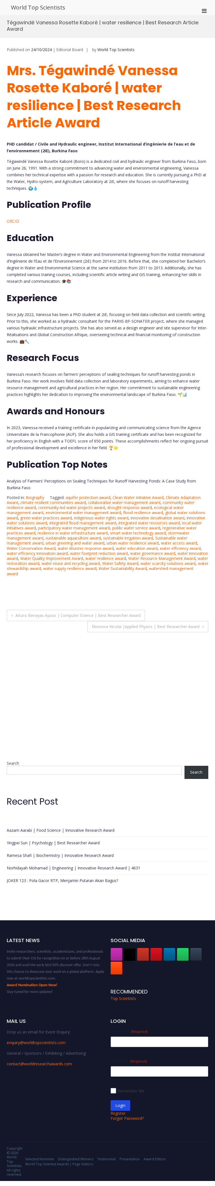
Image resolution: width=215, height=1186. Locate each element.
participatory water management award (74, 528)
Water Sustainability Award (123, 568)
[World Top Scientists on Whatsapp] (183, 954)
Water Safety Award (120, 563)
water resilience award (105, 558)
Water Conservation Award (31, 548)
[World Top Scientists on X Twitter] (129, 954)
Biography (35, 497)
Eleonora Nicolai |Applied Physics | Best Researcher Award (146, 626)
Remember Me (130, 1091)
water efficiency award (180, 548)
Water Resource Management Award (161, 558)
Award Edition (155, 1159)
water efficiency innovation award (37, 553)
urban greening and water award (75, 543)
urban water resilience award (133, 543)
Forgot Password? (127, 1118)
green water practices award (46, 517)
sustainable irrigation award (128, 538)
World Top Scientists (38, 7)
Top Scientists (123, 998)
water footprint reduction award (99, 553)
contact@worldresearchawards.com (39, 1063)
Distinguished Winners (75, 1159)
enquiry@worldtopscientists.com (36, 1042)
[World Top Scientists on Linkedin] (169, 954)
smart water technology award (138, 533)
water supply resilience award (69, 568)
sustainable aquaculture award (73, 538)
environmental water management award (83, 512)
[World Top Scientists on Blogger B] (116, 968)
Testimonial (106, 1159)
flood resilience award (143, 512)
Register (118, 1113)
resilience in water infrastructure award (73, 533)
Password (129, 1061)
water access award (179, 543)
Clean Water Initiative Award (138, 497)
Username (129, 1031)
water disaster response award (86, 548)
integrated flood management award (82, 523)
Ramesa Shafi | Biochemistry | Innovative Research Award (60, 855)
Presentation (130, 1159)
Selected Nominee (39, 1159)
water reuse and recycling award (70, 563)
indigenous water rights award (101, 517)
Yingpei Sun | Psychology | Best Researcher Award (53, 842)
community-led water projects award (71, 507)
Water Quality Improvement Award (51, 558)
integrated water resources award (149, 523)
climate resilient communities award (53, 502)
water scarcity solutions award (168, 563)
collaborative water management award (124, 502)
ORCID (13, 221)
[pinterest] (156, 954)
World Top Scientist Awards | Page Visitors (59, 1164)
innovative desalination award (157, 517)
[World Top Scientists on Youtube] (143, 954)
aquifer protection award (88, 497)
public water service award (136, 528)
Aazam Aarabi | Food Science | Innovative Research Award (60, 830)
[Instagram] (116, 954)
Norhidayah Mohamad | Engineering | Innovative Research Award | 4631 (73, 868)
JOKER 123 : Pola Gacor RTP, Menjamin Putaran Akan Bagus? (62, 880)
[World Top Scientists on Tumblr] (196, 954)
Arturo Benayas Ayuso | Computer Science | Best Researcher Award (78, 615)
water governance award (152, 553)
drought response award (129, 507)
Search (13, 763)
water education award (137, 548)
